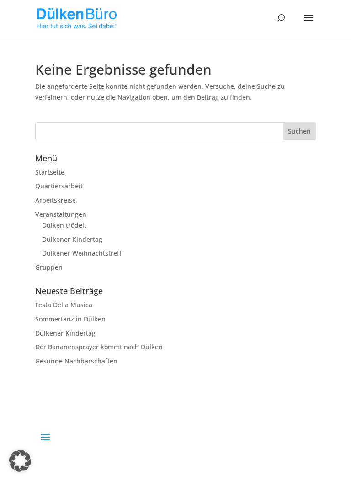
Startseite (49, 172)
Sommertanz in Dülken (70, 319)
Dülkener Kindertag (72, 239)
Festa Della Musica (63, 304)
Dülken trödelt (64, 225)
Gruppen (49, 267)
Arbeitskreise (55, 200)
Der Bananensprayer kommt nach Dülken (99, 346)
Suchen (299, 131)
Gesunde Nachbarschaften (76, 361)
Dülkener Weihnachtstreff (82, 253)
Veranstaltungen (60, 214)
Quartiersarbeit (59, 186)
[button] (20, 461)
